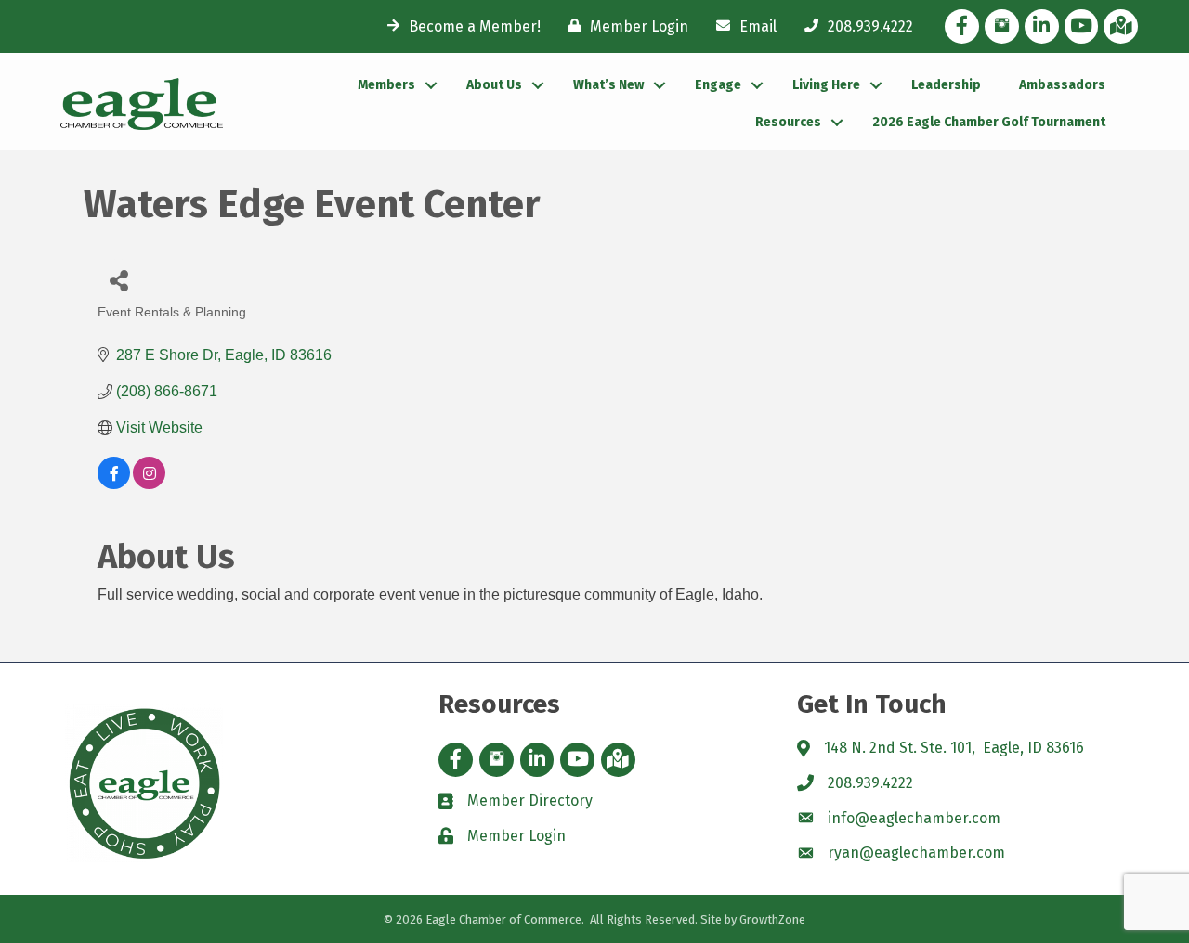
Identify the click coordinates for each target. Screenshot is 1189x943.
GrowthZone (772, 919)
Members (386, 85)
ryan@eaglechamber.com (916, 852)
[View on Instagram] (149, 484)
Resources (788, 122)
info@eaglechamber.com (914, 818)
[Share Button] (118, 280)
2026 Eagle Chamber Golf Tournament (988, 122)
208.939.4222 (870, 783)
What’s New (608, 85)
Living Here (826, 85)
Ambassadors (1062, 85)
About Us (494, 85)
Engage (718, 85)
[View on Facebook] (114, 484)
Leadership (946, 85)
